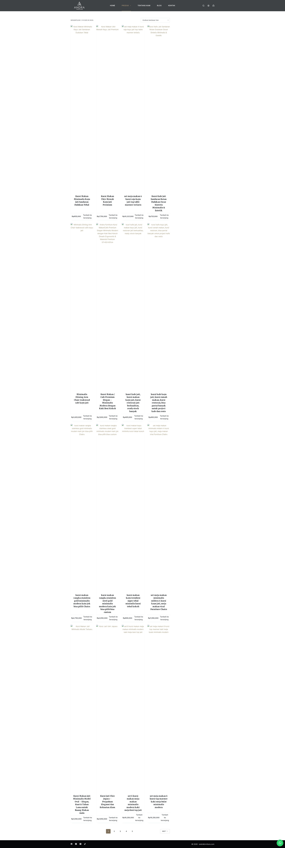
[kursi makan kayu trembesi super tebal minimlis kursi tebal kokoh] (133, 507)
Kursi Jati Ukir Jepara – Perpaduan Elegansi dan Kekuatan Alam (107, 802)
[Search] (203, 5)
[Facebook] (71, 844)
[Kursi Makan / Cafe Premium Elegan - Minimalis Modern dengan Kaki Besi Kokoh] (107, 306)
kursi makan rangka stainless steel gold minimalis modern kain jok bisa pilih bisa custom (107, 603)
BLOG (159, 5)
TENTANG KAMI (144, 5)
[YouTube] (80, 844)
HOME (112, 5)
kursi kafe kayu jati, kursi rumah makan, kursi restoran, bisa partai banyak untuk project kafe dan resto (158, 403)
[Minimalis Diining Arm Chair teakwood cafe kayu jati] (82, 306)
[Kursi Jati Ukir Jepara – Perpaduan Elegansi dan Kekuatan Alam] (107, 708)
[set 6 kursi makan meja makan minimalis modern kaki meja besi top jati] (133, 708)
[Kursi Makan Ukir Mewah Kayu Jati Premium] (107, 108)
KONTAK (171, 5)
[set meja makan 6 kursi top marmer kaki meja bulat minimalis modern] (159, 708)
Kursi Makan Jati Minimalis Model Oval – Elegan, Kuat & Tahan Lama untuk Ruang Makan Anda (82, 804)
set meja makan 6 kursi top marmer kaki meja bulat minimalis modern (159, 802)
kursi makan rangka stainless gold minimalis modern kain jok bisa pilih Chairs (81, 601)
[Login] (208, 5)
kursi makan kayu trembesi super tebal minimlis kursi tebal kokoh (133, 601)
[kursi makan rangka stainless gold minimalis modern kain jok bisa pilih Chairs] (82, 507)
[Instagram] (76, 844)
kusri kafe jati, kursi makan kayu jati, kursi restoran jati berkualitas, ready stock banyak (133, 403)
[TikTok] (85, 844)
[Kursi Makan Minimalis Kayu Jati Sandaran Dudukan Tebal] (82, 108)
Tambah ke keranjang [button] (87, 216)
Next (164, 831)
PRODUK (125, 5)
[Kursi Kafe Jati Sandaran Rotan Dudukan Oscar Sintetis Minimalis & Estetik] (159, 108)
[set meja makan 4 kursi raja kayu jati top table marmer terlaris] (133, 108)
